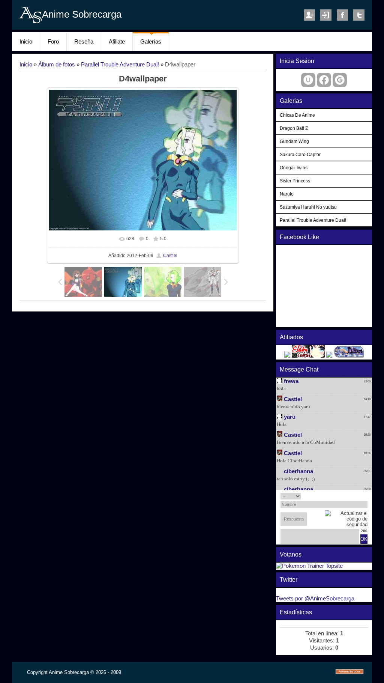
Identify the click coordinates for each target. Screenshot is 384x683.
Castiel (170, 255)
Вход (326, 15)
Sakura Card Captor (300, 154)
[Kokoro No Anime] (287, 356)
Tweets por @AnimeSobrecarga (315, 599)
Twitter (358, 15)
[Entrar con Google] (340, 80)
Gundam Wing (294, 141)
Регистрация (309, 15)
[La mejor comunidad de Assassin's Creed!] (329, 356)
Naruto (287, 193)
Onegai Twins (294, 167)
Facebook (342, 15)
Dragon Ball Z (294, 128)
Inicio (26, 65)
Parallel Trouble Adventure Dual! (120, 65)
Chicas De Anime (297, 115)
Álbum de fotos (56, 65)
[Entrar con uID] (308, 80)
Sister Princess (295, 180)
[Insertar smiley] (365, 496)
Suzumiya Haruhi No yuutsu (308, 207)
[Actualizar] (357, 496)
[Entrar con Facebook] (324, 80)
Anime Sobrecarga (82, 14)
